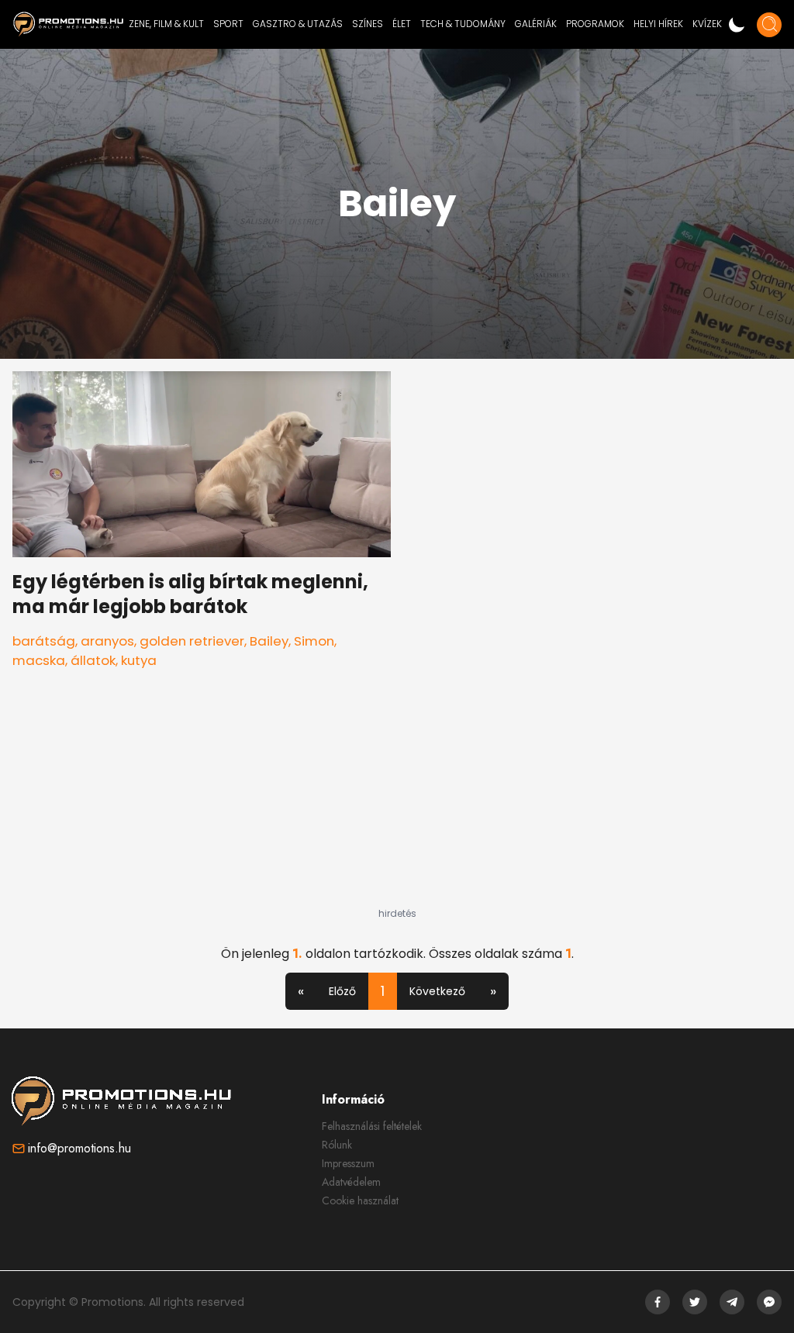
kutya (139, 660)
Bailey (269, 641)
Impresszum (348, 1163)
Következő (437, 991)
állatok (93, 660)
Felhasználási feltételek (372, 1126)
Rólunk (337, 1144)
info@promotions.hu (79, 1148)
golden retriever (192, 641)
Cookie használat (360, 1200)
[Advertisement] (397, 811)
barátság (43, 641)
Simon (314, 641)
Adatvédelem (351, 1182)
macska (38, 660)
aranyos (107, 641)
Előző (342, 991)
